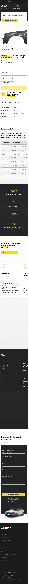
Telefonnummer (6, 469)
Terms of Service (12, 501)
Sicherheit (4, 560)
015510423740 (11, 96)
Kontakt (3, 549)
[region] (14, 279)
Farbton (3, 61)
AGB (2, 551)
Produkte (4, 546)
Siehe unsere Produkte (9, 252)
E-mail (4, 463)
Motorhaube (4, 537)
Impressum (4, 566)
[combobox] (14, 63)
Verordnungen (5, 563)
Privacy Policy (14, 500)
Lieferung (4, 557)
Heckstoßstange (6, 540)
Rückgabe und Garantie (8, 554)
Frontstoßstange (6, 543)
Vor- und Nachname (7, 456)
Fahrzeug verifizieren (10, 20)
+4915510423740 (7, 575)
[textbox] (14, 63)
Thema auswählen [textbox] (6, 452)
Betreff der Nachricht (7, 450)
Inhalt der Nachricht (7, 476)
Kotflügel (3, 534)
